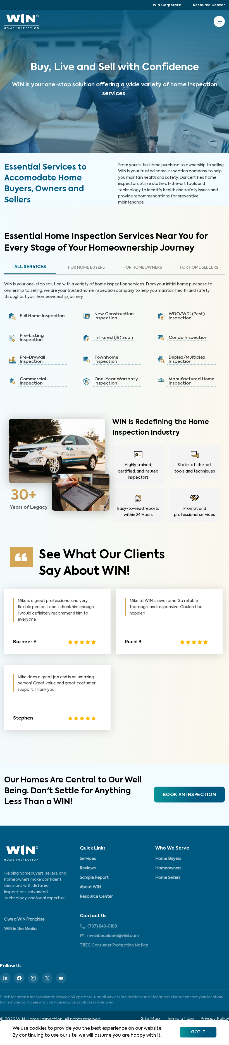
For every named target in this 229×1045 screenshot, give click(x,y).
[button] (40, 317)
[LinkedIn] (5, 978)
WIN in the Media (20, 929)
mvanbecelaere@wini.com (113, 936)
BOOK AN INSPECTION (189, 795)
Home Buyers (168, 859)
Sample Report (94, 878)
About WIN (90, 887)
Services (88, 859)
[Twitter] (47, 978)
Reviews (88, 868)
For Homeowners (142, 268)
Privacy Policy (215, 1019)
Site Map (150, 1019)
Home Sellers (167, 878)
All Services (30, 267)
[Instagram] (33, 978)
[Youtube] (61, 978)
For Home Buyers (86, 268)
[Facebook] (19, 978)
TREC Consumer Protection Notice (114, 945)
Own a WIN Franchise (24, 919)
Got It (198, 1032)
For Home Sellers (199, 268)
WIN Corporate (167, 5)
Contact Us (93, 916)
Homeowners (168, 868)
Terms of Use (180, 1019)
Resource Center (209, 5)
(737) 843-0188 (102, 926)
